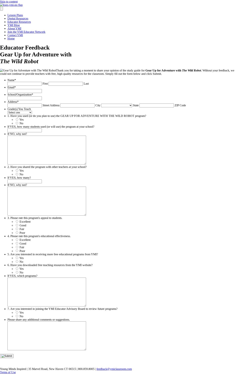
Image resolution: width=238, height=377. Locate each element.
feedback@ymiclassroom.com (114, 369)
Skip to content (9, 1)
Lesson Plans (15, 15)
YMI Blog (13, 25)
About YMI (14, 28)
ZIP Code (180, 105)
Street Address (51, 105)
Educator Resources (19, 21)
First (45, 83)
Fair (22, 229)
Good (23, 225)
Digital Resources (17, 18)
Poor (22, 232)
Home (11, 38)
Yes (21, 119)
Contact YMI (15, 35)
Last (86, 83)
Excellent (25, 221)
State (136, 105)
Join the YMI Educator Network (26, 31)
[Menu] (1, 9)
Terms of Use (8, 372)
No (21, 123)
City (97, 105)
